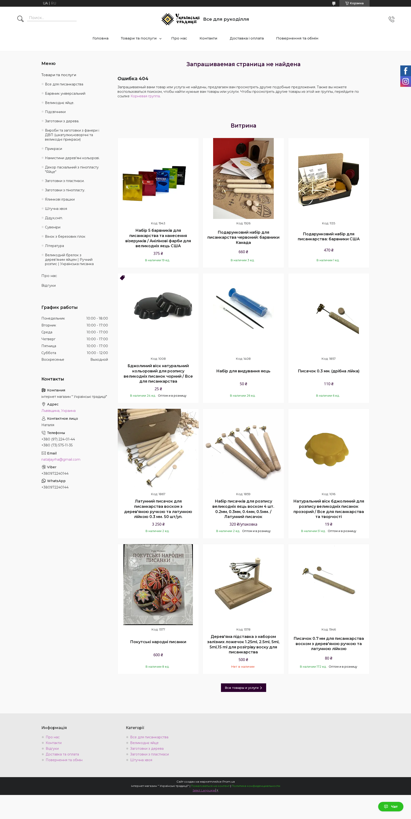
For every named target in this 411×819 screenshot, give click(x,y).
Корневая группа (145, 96)
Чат (394, 806)
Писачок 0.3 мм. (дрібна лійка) (328, 371)
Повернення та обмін (297, 38)
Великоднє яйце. (59, 103)
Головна (100, 38)
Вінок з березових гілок (65, 236)
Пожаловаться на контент (210, 786)
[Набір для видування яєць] (243, 313)
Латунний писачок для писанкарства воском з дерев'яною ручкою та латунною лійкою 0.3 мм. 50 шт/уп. (158, 509)
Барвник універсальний (65, 93)
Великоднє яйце (144, 743)
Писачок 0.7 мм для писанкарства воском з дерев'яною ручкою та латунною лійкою (329, 643)
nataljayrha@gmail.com (60, 459)
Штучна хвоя (56, 209)
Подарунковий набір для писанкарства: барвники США (329, 237)
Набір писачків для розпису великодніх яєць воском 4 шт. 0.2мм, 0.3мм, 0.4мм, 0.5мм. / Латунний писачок (243, 509)
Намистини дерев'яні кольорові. (72, 158)
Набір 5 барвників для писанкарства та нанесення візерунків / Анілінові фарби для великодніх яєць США (158, 238)
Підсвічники (55, 112)
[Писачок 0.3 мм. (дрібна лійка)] (328, 313)
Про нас (179, 38)
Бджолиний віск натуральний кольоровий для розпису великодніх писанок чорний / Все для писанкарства (158, 374)
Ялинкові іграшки (60, 199)
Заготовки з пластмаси (149, 754)
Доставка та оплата (62, 754)
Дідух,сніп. (54, 218)
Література (54, 246)
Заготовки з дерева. (62, 121)
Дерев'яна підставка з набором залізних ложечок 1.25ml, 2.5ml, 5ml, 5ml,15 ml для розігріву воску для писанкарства (243, 644)
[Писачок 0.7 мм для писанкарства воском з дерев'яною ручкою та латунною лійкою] (328, 584)
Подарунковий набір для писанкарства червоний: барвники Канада (243, 237)
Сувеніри (52, 227)
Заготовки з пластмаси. (64, 181)
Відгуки (48, 285)
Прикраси (53, 149)
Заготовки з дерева (147, 748)
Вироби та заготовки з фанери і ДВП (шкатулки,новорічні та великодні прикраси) (72, 135)
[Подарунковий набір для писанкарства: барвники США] (328, 178)
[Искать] (20, 19)
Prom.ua (228, 781)
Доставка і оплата (247, 38)
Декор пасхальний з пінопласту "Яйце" (72, 169)
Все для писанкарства (64, 84)
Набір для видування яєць (243, 371)
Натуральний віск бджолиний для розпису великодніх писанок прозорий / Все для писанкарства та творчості (328, 509)
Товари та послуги (139, 38)
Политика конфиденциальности (256, 786)
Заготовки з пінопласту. (65, 190)
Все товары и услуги (242, 688)
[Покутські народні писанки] (158, 584)
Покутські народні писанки (158, 642)
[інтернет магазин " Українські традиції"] (180, 19)
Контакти (208, 38)
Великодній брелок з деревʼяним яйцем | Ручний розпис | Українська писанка (69, 259)
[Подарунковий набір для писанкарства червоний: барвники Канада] (243, 178)
